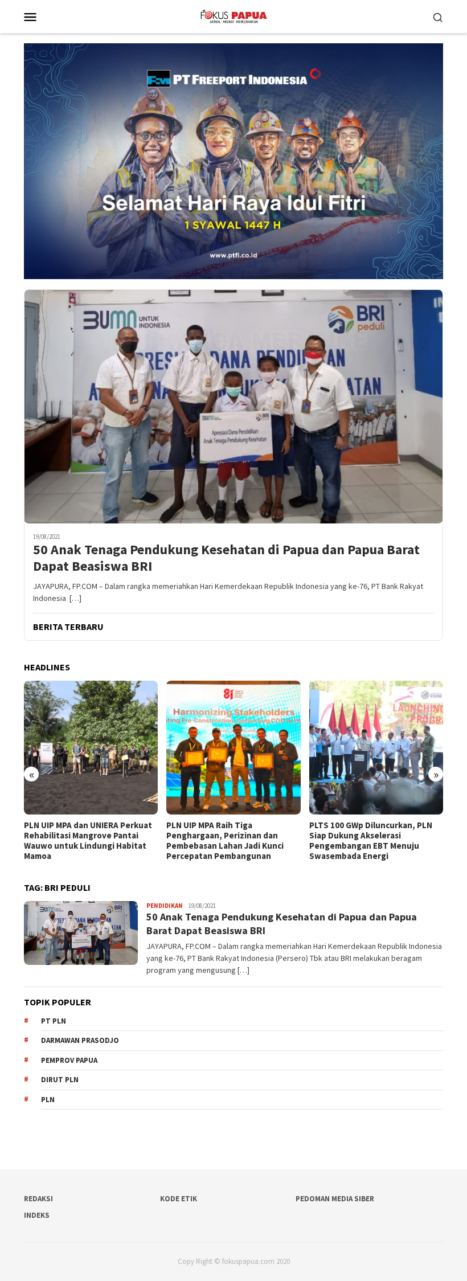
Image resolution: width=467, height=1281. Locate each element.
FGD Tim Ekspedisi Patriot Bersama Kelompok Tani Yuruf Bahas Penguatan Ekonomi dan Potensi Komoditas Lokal (369, 840)
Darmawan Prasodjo (80, 1040)
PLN (48, 1099)
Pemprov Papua (69, 1060)
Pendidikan (164, 906)
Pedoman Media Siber (335, 1199)
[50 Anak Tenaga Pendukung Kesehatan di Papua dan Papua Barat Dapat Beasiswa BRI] (233, 406)
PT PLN (53, 1021)
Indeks (37, 1215)
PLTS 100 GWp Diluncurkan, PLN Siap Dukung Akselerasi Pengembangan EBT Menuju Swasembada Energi (227, 840)
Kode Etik (178, 1199)
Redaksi (38, 1199)
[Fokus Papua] (233, 15)
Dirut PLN (60, 1079)
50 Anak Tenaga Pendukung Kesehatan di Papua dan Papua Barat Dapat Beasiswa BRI (226, 558)
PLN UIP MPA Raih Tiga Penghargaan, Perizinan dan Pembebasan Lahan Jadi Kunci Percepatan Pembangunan (82, 840)
